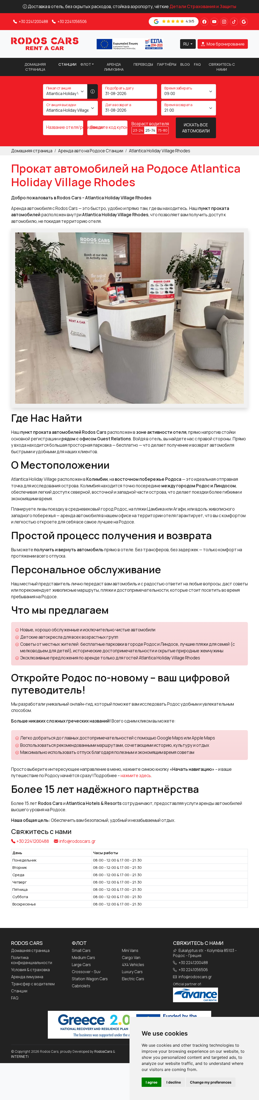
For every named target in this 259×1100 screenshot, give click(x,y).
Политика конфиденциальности (31, 960)
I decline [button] (173, 1082)
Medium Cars (83, 957)
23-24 (138, 130)
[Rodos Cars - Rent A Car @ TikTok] (234, 22)
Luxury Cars (132, 971)
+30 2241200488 (33, 21)
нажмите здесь (136, 775)
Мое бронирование (225, 44)
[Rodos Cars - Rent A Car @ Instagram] (224, 22)
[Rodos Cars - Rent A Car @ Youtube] (214, 22)
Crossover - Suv (86, 971)
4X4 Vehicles (133, 964)
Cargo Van (131, 957)
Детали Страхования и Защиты (202, 6)
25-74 (150, 130)
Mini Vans (130, 950)
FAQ (197, 64)
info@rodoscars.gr (77, 841)
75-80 (162, 130)
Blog (185, 64)
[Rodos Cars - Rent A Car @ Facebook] (204, 22)
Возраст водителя (150, 123)
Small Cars (81, 950)
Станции (67, 64)
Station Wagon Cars (90, 979)
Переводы (143, 64)
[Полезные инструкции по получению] (92, 91)
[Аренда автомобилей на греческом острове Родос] (44, 43)
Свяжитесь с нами (222, 67)
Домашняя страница (35, 67)
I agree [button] (151, 1082)
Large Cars (81, 964)
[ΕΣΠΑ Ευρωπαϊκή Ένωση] (129, 43)
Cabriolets (81, 986)
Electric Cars (133, 979)
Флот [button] (85, 64)
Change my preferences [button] (210, 1082)
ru (186, 44)
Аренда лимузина (114, 67)
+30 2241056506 (72, 21)
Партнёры (166, 64)
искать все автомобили (196, 128)
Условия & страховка (30, 969)
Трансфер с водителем (33, 984)
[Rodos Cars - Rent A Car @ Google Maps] (244, 22)
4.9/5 (189, 21)
